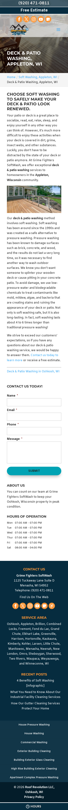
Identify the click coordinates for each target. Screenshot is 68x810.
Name (12, 396)
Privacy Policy (34, 797)
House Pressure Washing (34, 725)
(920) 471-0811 (34, 3)
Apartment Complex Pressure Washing (34, 777)
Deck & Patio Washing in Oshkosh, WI (33, 371)
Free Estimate (34, 10)
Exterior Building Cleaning (34, 751)
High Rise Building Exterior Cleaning (34, 769)
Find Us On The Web (34, 597)
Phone (13, 425)
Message (14, 439)
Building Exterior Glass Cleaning (34, 760)
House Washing (34, 733)
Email (12, 410)
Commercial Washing (34, 742)
